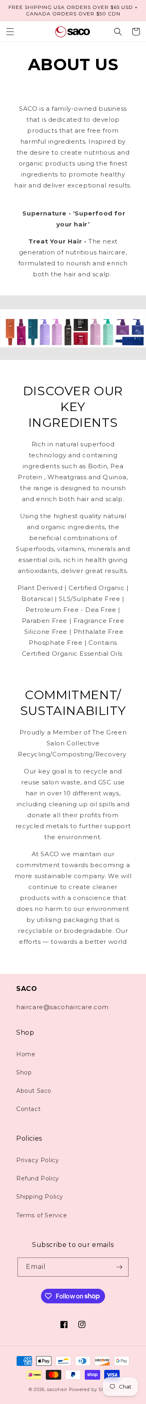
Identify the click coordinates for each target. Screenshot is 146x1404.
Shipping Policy (39, 1196)
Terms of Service (41, 1215)
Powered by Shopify (93, 1389)
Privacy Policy (37, 1160)
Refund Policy (37, 1178)
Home (25, 1054)
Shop (24, 1072)
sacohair (57, 1389)
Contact (28, 1109)
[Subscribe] (119, 1267)
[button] (10, 32)
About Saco (34, 1090)
